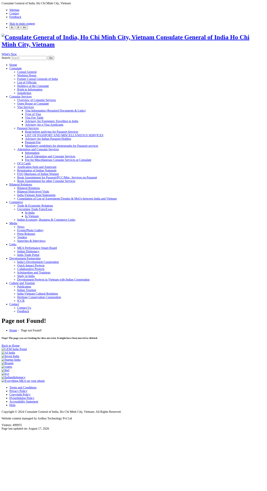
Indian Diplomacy (28, 251)
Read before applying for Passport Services (51, 131)
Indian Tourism (26, 290)
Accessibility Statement (23, 401)
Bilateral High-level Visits (33, 191)
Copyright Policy (19, 394)
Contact (14, 13)
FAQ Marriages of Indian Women (38, 174)
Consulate (15, 68)
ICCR (21, 300)
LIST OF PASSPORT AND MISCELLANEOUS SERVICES (64, 135)
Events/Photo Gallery (30, 230)
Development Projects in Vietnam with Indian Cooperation (53, 279)
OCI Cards (24, 163)
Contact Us (24, 307)
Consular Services (20, 96)
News (20, 226)
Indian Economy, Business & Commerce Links (46, 219)
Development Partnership (25, 258)
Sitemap (14, 10)
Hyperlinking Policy (21, 398)
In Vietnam (32, 216)
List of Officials (27, 82)
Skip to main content (22, 23)
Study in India (26, 276)
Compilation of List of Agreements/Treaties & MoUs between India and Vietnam (67, 198)
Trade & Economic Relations (35, 205)
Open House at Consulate (33, 103)
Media (13, 223)
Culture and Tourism (22, 283)
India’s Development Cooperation (38, 262)
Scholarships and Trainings (33, 272)
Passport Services (28, 128)
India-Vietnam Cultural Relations (37, 293)
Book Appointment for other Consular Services (46, 181)
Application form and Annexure (36, 167)
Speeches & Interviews (31, 240)
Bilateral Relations (20, 184)
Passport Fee (33, 142)
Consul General (27, 72)
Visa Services (25, 107)
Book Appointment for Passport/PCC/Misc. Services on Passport (57, 177)
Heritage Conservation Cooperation (39, 297)
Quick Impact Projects (31, 265)
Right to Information (29, 89)
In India (30, 212)
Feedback (15, 17)
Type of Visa (33, 114)
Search (6, 57)
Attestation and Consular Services (38, 149)
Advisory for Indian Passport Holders (48, 138)
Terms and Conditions (23, 387)
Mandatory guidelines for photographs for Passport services (61, 145)
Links (12, 244)
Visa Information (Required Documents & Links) (55, 110)
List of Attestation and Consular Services (50, 156)
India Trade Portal (28, 255)
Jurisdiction (24, 93)
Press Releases (26, 233)
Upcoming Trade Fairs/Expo (34, 209)
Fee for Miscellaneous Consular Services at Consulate (58, 160)
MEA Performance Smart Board (37, 248)
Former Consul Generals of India (37, 79)
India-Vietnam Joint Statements (36, 195)
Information (32, 152)
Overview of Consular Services (36, 100)
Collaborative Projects (30, 269)
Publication (24, 286)
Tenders (22, 237)
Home (13, 64)
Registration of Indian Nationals (36, 170)
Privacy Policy (18, 391)
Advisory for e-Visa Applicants (44, 124)
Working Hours (26, 75)
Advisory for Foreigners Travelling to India (51, 121)
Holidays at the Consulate (33, 86)
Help (12, 405)
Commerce (16, 202)
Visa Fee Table (34, 117)
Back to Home (11, 345)
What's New (9, 54)
